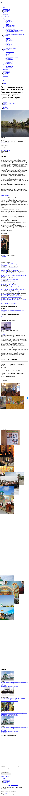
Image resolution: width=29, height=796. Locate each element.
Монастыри (6, 49)
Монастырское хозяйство (12, 57)
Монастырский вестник (6, 16)
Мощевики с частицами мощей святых (10, 316)
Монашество (6, 50)
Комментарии (9, 40)
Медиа (5, 64)
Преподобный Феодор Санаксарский (9, 284)
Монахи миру (9, 61)
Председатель (6, 10)
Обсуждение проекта (11, 48)
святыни (5, 102)
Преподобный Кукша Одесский (8, 281)
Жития (7, 54)
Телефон (3, 768)
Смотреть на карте (5, 142)
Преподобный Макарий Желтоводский (10, 263)
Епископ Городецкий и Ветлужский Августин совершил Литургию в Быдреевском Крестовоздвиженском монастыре (14, 684)
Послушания (9, 62)
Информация (6, 9)
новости (5, 107)
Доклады (8, 22)
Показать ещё (4, 265)
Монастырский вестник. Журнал (14, 47)
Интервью (8, 39)
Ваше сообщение (5, 772)
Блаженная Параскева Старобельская (9, 279)
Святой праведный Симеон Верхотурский (11, 297)
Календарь (5, 12)
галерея (5, 105)
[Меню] (1, 2)
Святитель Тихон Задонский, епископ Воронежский (13, 289)
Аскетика (8, 53)
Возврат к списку (5, 776)
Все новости (4, 732)
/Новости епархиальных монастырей (9, 686)
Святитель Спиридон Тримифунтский (10, 286)
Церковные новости (11, 29)
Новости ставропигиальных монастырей (16, 33)
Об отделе (5, 7)
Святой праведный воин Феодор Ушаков (10, 294)
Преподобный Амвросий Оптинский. (10, 267)
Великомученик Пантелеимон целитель (10, 270)
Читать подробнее (5, 195)
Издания (8, 45)
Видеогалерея (9, 66)
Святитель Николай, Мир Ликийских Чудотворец (12, 272)
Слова (7, 24)
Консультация (9, 59)
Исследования (9, 58)
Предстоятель (6, 19)
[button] (27, 398)
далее (6, 793)
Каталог (5, 83)
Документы (6, 11)
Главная (5, 80)
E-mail (2, 769)
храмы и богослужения (8, 103)
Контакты (5, 14)
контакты (5, 108)
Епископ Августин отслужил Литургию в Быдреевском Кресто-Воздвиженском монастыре (14, 713)
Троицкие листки (10, 25)
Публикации (6, 36)
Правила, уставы (10, 63)
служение (5, 104)
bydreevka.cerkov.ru (5, 150)
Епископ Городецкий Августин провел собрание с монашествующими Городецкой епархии (13, 699)
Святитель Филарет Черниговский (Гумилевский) (13, 291)
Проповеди (9, 21)
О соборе (3, 334)
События (8, 20)
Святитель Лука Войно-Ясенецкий (9, 303)
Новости (5, 27)
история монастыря (8, 100)
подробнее (3, 256)
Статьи (8, 38)
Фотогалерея (9, 67)
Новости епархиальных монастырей (15, 34)
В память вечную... (10, 55)
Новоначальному (10, 52)
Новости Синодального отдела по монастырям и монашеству (14, 31)
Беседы (8, 41)
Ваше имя (3, 766)
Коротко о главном (10, 26)
